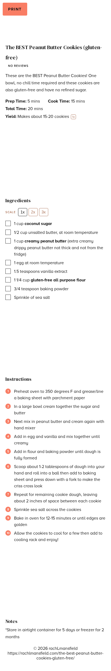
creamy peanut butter (46, 241)
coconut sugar (38, 223)
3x (43, 212)
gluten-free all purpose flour (58, 280)
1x (22, 212)
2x (33, 212)
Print (15, 9)
